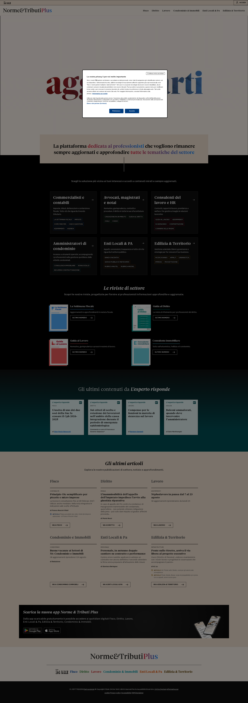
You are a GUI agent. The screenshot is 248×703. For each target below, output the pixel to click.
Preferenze (116, 111)
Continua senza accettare (155, 73)
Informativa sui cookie (99, 93)
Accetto (132, 111)
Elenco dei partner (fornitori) (97, 103)
